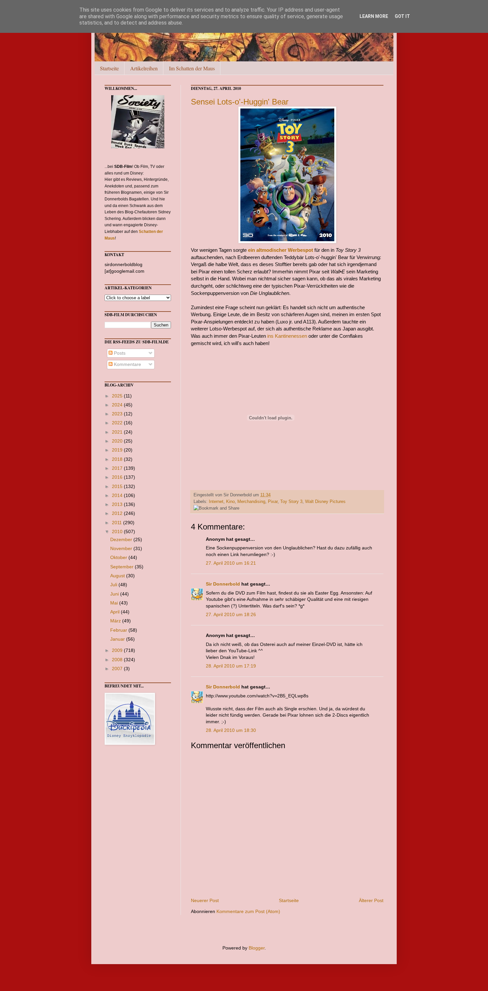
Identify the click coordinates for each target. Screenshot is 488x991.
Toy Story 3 (291, 501)
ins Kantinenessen (287, 336)
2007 (118, 668)
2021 (118, 432)
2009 (118, 650)
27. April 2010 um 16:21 (231, 563)
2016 (118, 477)
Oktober (119, 557)
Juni (115, 594)
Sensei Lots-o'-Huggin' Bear (239, 101)
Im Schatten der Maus (192, 68)
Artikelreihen (144, 68)
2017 (118, 468)
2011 (117, 522)
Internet (216, 501)
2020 (118, 441)
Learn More (374, 16)
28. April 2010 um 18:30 (231, 730)
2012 (118, 513)
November (121, 548)
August (118, 575)
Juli (114, 584)
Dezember (121, 539)
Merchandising (251, 501)
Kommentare (127, 364)
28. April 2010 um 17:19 (231, 666)
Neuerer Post (205, 900)
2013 (118, 504)
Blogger (257, 948)
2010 (118, 531)
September (122, 566)
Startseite (109, 68)
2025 (118, 395)
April (115, 611)
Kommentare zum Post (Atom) (248, 911)
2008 (118, 659)
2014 (118, 495)
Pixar (273, 501)
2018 (118, 459)
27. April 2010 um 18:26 (231, 614)
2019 (118, 450)
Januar (118, 639)
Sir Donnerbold (223, 584)
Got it (402, 16)
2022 (118, 422)
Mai (114, 602)
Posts (119, 353)
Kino (230, 501)
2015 (118, 486)
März (116, 620)
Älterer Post (371, 900)
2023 (118, 413)
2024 (118, 404)
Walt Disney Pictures (325, 501)
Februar (119, 630)
